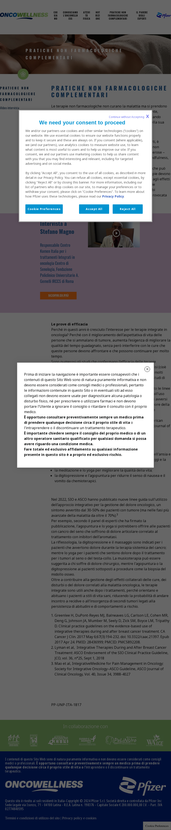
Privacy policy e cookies (79, 818)
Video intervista (9, 108)
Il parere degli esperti (142, 16)
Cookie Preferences (157, 826)
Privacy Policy (113, 196)
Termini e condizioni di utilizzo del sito (32, 818)
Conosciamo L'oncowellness (70, 16)
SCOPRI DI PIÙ (58, 295)
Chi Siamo (56, 16)
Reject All (128, 209)
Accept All (94, 209)
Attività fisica (86, 16)
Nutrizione (98, 16)
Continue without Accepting (129, 116)
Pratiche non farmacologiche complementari (118, 16)
